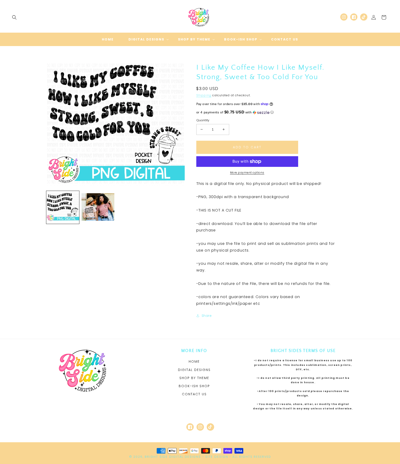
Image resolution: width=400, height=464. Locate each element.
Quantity (202, 120)
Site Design (216, 457)
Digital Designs (194, 369)
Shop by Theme (194, 378)
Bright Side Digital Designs (173, 457)
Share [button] (207, 315)
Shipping (204, 95)
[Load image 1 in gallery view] (62, 207)
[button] (14, 17)
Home (194, 361)
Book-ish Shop (194, 386)
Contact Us (194, 394)
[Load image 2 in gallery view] (97, 207)
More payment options (247, 172)
